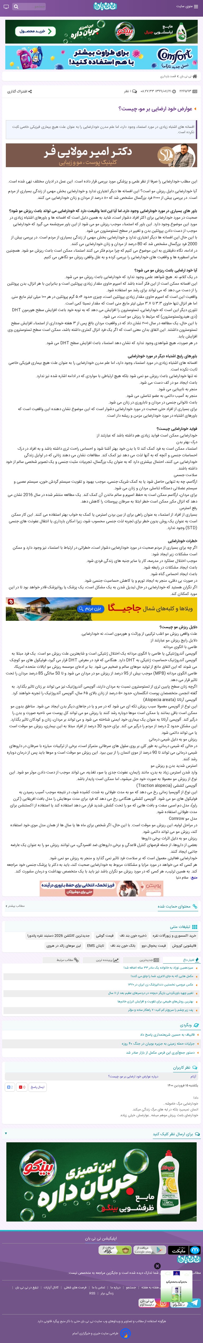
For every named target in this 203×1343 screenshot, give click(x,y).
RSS (92, 1293)
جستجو (131, 1287)
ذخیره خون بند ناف (133, 936)
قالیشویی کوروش (184, 946)
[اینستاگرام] (154, 1307)
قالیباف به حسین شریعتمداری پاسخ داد (167, 1035)
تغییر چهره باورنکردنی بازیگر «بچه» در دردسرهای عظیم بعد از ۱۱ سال (150, 993)
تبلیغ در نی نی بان (26, 1287)
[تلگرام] (185, 1307)
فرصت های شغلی (75, 1287)
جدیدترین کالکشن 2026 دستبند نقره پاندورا (58, 936)
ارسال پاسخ (37, 1087)
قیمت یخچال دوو (154, 946)
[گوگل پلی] (149, 1250)
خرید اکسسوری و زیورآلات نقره (174, 936)
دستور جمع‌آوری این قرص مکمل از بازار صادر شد (160, 1053)
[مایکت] (184, 1250)
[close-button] (157, 1266)
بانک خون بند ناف (122, 946)
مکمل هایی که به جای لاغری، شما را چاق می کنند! (162, 976)
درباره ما (115, 1287)
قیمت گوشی (104, 936)
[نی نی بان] (105, 6)
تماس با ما (98, 1287)
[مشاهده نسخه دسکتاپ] (6, 7)
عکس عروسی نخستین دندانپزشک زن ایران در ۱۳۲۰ (160, 984)
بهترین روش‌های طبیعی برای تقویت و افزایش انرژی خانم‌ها (155, 1001)
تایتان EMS (95, 946)
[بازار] (115, 1250)
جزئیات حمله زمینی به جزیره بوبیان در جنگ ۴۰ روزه (158, 1044)
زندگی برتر (107, 1293)
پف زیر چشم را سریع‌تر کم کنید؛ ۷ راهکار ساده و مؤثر (160, 1010)
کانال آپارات (51, 1287)
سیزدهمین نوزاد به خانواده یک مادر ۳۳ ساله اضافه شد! (158, 967)
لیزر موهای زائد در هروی (64, 946)
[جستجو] (16, 7)
